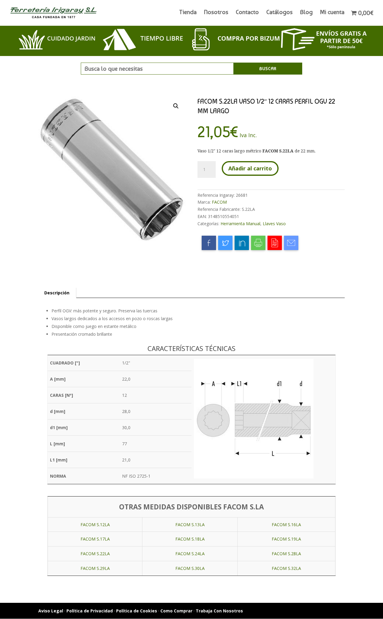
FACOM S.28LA (286, 553)
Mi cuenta (332, 13)
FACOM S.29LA (95, 568)
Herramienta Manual (240, 223)
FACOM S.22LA (95, 553)
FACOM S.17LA (95, 539)
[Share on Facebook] (209, 243)
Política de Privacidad (89, 611)
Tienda (188, 13)
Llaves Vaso (274, 223)
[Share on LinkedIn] (242, 243)
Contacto (247, 13)
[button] (176, 106)
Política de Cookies (136, 611)
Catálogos (279, 13)
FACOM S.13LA (190, 524)
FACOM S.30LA (190, 568)
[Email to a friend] (291, 243)
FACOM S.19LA (286, 539)
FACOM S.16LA (286, 524)
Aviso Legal (50, 611)
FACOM (219, 202)
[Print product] (258, 243)
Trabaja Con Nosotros (219, 611)
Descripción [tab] (56, 293)
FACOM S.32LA (286, 568)
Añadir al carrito (250, 168)
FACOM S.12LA (95, 524)
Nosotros (216, 13)
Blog (306, 13)
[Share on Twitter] (225, 243)
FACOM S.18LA (190, 539)
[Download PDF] (275, 243)
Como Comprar (176, 611)
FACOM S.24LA (190, 553)
